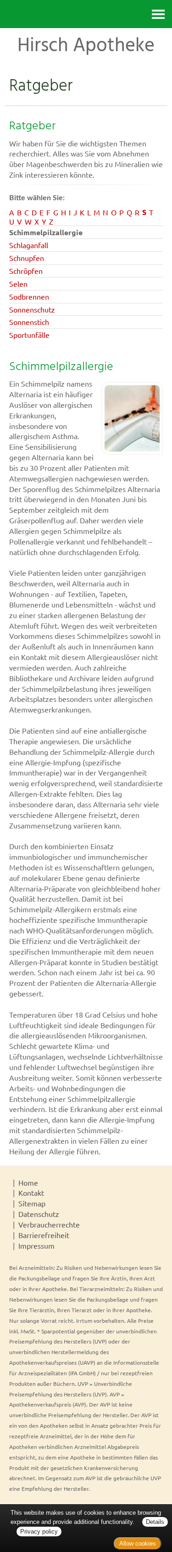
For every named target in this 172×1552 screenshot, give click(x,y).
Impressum (36, 1245)
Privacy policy (39, 1531)
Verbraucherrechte (49, 1224)
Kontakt (31, 1192)
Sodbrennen (29, 296)
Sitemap (31, 1203)
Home (28, 1182)
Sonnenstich (29, 321)
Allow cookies (137, 1543)
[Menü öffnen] (158, 14)
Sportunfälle (29, 334)
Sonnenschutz (32, 309)
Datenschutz (38, 1213)
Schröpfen (26, 270)
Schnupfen (26, 257)
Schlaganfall (28, 244)
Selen (18, 283)
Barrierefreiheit (43, 1234)
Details (155, 1521)
